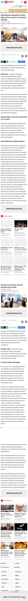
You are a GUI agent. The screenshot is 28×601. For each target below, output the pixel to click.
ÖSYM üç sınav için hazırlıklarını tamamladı (20, 248)
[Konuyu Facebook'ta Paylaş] (2, 62)
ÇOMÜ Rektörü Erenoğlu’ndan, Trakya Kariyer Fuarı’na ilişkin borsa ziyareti (7, 553)
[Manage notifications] (24, 597)
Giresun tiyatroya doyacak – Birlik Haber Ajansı (7, 515)
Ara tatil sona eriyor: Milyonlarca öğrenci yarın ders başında (6, 267)
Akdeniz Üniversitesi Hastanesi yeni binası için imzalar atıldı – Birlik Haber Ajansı (6, 534)
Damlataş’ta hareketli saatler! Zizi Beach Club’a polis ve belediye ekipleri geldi (18, 10)
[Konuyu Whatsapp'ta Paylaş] (7, 62)
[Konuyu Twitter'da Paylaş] (4, 62)
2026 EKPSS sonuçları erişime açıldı (7, 248)
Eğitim (8, 22)
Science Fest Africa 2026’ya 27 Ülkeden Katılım (6, 230)
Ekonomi (9, 289)
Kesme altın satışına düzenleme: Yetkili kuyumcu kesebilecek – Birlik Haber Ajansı (20, 553)
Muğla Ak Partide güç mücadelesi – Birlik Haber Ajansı (20, 515)
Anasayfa (4, 22)
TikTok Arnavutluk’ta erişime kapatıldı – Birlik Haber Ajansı (20, 533)
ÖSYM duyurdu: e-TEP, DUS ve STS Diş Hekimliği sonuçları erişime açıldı (20, 268)
